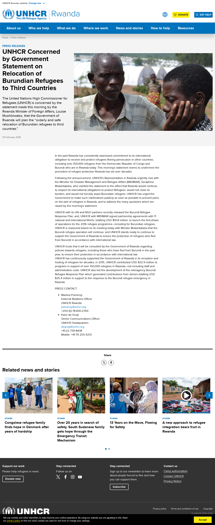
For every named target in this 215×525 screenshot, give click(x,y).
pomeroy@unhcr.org (73, 307)
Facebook (65, 477)
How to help (160, 28)
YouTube (80, 477)
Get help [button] (205, 15)
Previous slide (5, 395)
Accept (203, 520)
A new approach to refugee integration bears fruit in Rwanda (183, 427)
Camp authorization (185, 471)
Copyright (208, 508)
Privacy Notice (172, 481)
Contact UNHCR (174, 476)
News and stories (129, 28)
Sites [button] (165, 14)
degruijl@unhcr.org (72, 327)
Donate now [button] (13, 479)
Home (5, 37)
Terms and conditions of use (184, 508)
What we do (66, 28)
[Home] (24, 14)
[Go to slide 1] (106, 449)
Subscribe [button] (119, 487)
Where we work (96, 28)
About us (13, 28)
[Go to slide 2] (109, 449)
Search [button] (155, 14)
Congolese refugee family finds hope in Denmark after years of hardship (27, 427)
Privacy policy (159, 508)
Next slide (209, 395)
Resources (186, 28)
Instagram (73, 477)
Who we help (38, 28)
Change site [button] (35, 3)
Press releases (18, 37)
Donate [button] (183, 15)
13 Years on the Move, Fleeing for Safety (133, 425)
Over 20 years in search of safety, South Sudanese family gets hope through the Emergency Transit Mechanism (81, 431)
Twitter (58, 477)
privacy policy (13, 521)
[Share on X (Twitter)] (104, 362)
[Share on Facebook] (111, 362)
